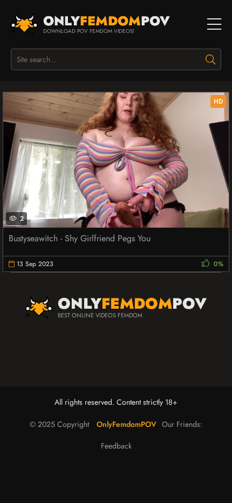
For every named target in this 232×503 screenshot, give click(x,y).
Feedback (116, 445)
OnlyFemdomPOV (126, 424)
